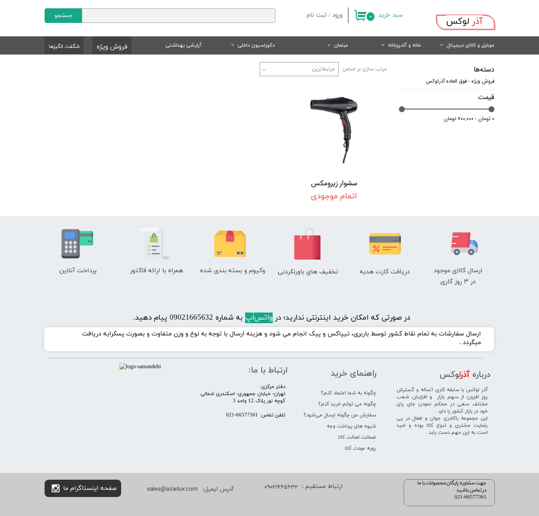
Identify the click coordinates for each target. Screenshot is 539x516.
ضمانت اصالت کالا (357, 437)
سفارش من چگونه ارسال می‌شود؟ (339, 415)
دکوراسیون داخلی (256, 45)
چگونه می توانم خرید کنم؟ (347, 404)
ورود (337, 15)
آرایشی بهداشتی (183, 45)
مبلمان (341, 45)
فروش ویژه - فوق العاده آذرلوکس (460, 81)
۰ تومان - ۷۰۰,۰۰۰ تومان (469, 119)
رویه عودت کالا (360, 448)
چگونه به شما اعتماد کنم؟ (348, 393)
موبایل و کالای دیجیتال (470, 45)
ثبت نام (317, 15)
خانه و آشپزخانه (404, 45)
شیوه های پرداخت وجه (351, 426)
